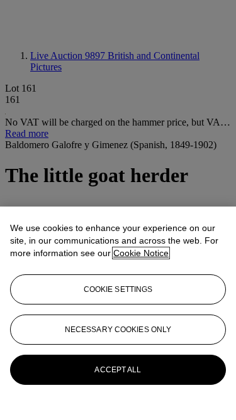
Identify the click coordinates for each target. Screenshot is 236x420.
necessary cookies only (118, 329)
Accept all (117, 369)
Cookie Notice (141, 253)
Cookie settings (118, 289)
